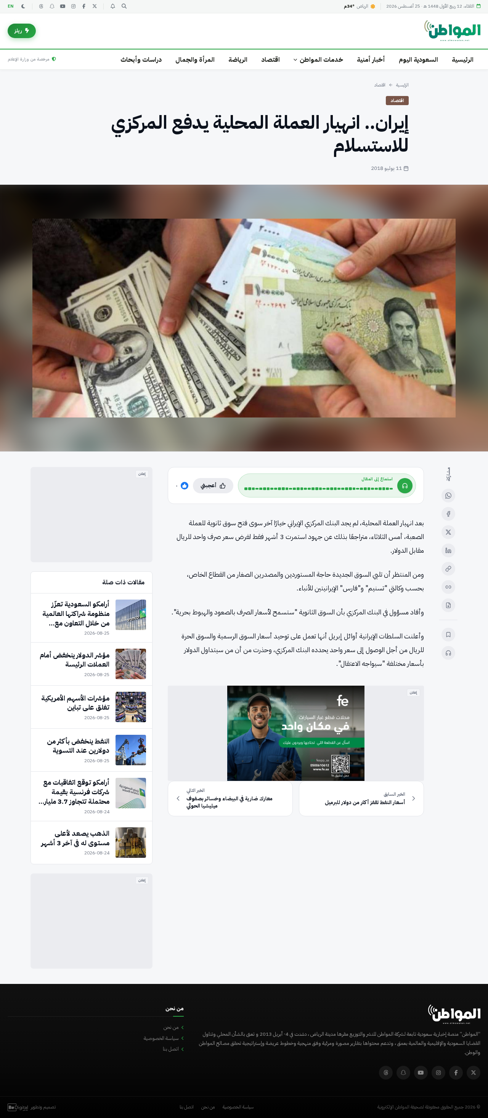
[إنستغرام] (73, 6)
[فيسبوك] (84, 6)
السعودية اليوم (418, 59)
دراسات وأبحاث (141, 59)
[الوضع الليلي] (23, 6)
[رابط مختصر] (448, 587)
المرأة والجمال (195, 59)
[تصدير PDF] (448, 605)
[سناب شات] (52, 6)
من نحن (171, 1027)
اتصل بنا (171, 1048)
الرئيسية (463, 59)
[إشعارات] (112, 6)
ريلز (18, 31)
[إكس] (448, 532)
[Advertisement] (91, 514)
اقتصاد (270, 59)
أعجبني (209, 485)
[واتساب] (448, 495)
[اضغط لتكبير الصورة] (244, 318)
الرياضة (237, 59)
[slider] (318, 488)
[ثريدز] (41, 6)
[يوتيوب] (62, 6)
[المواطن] (452, 31)
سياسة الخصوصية (161, 1038)
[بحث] (124, 6)
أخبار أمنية (371, 59)
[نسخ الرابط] (448, 569)
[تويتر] (95, 6)
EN (11, 6)
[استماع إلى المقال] (448, 653)
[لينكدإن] (448, 550)
